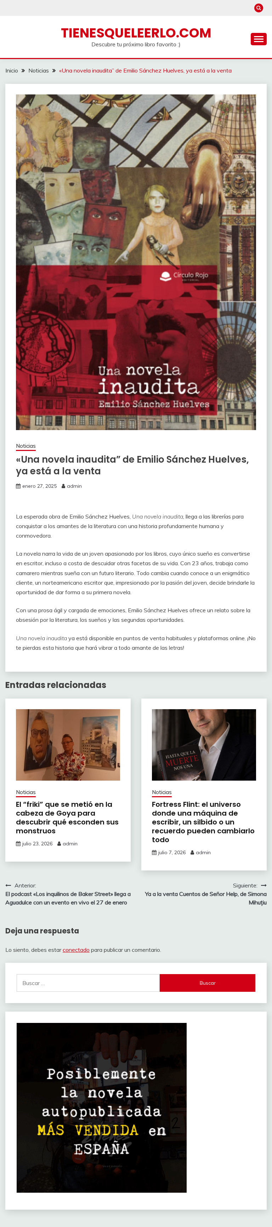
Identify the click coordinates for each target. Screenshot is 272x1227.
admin (74, 486)
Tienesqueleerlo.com (136, 33)
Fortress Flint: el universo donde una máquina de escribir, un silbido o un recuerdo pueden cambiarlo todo (203, 822)
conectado (76, 949)
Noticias (26, 445)
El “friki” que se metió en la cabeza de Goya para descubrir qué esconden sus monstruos (67, 817)
